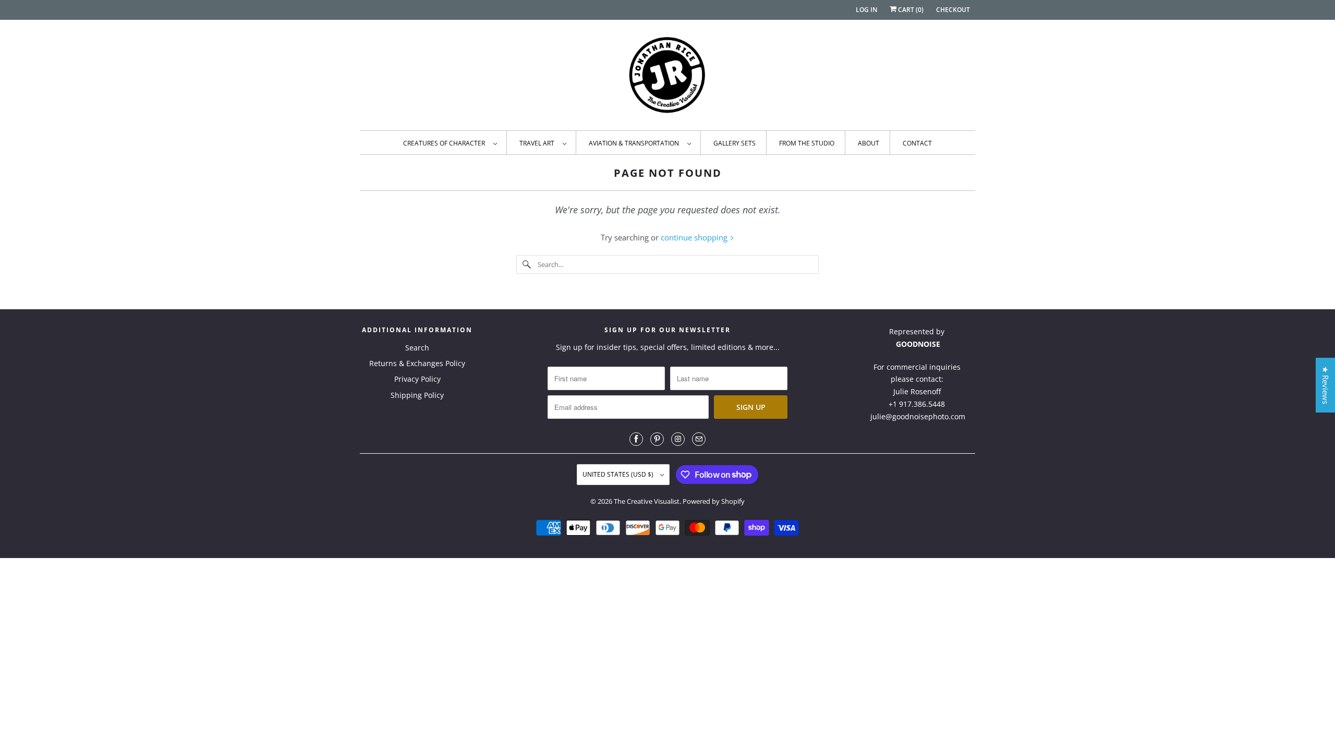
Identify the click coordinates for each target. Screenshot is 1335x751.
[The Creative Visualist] (667, 77)
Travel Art (538, 143)
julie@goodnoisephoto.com (917, 416)
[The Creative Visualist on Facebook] (636, 439)
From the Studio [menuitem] (806, 143)
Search (417, 348)
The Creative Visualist (646, 501)
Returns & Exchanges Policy (417, 363)
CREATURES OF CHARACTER (445, 143)
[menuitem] (450, 142)
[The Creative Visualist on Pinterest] (657, 439)
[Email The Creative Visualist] (699, 439)
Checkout (953, 9)
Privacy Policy (417, 379)
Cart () (910, 9)
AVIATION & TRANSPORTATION (635, 143)
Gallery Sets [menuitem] (734, 143)
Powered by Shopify (714, 501)
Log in (866, 9)
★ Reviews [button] (1325, 385)
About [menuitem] (868, 143)
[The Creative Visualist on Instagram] (678, 439)
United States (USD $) (618, 474)
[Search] (526, 264)
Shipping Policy (417, 395)
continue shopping (695, 237)
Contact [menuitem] (917, 143)
